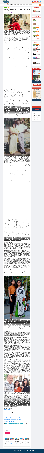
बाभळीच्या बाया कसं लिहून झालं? (38, 46)
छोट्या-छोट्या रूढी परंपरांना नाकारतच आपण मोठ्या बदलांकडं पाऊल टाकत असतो (38, 11)
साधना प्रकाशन (39, 2)
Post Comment (7, 433)
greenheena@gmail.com (7, 409)
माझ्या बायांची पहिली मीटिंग (38, 32)
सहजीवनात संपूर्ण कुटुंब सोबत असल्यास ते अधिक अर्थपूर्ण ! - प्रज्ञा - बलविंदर (12, 419)
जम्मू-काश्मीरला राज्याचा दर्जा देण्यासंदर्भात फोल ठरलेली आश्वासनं (38, 59)
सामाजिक (11, 4)
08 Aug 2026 (37, 38)
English (18, 4)
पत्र (36, 48)
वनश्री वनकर (37, 29)
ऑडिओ (21, 4)
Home (5, 4)
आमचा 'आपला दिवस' (37, 28)
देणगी (18, 450)
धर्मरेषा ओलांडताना (5, 7)
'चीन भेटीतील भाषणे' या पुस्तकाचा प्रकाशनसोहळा (38, 54)
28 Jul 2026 (37, 60)
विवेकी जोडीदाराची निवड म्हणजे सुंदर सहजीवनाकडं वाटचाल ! (7, 442)
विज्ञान (36, 119)
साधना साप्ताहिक (35, 2)
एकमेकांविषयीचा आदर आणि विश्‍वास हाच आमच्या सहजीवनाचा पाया (27, 442)
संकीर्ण (27, 4)
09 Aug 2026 (37, 34)
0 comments (14, 13)
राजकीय (8, 4)
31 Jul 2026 (37, 51)
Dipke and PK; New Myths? (38, 24)
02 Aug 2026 (37, 47)
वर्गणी (11, 450)
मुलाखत (8, 7)
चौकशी (24, 450)
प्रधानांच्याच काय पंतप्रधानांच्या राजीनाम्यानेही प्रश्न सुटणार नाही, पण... (38, 63)
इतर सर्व (40, 42)
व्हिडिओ (24, 4)
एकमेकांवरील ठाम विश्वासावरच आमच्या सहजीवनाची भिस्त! (22, 442)
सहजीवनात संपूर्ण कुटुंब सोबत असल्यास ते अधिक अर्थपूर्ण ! (12, 442)
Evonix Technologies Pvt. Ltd (21, 451)
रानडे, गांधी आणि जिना (35, 100)
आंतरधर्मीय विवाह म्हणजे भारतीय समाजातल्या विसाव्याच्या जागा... (17, 442)
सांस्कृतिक (15, 4)
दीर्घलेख (36, 115)
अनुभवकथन (37, 27)
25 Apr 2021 (10, 13)
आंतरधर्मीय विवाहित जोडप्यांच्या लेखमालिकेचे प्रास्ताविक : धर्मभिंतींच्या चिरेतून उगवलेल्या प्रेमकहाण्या (15, 414)
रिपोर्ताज (39, 115)
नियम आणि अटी (32, 450)
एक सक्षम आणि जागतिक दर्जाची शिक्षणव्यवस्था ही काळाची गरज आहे (38, 50)
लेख (36, 57)
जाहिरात (15, 450)
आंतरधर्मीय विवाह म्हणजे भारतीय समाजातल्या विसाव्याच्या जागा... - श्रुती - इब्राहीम (13, 417)
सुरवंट (36, 36)
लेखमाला (38, 119)
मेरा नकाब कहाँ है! (37, 19)
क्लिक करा (37, 109)
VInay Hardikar (37, 25)
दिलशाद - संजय (6, 13)
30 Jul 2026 (37, 56)
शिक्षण (34, 118)
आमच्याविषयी (30, 4)
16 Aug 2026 (37, 21)
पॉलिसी (28, 450)
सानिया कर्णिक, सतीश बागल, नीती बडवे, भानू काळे (38, 55)
